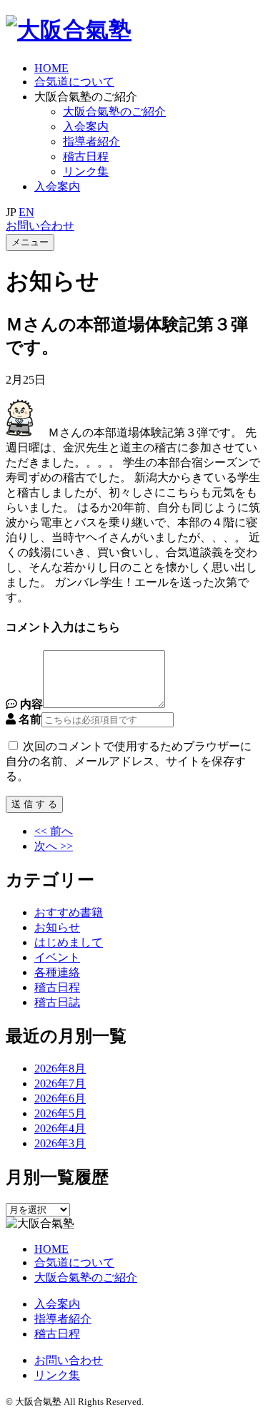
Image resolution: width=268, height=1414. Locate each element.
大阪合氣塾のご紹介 (114, 112)
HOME (51, 68)
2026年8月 (60, 1068)
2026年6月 (60, 1098)
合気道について (74, 82)
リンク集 (57, 1375)
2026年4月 (60, 1128)
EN (26, 212)
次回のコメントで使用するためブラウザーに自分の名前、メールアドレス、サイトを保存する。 (129, 761)
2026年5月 (60, 1113)
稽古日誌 (57, 1002)
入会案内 (86, 127)
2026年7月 (60, 1083)
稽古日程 (86, 156)
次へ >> (53, 846)
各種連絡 (57, 972)
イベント (57, 957)
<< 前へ (53, 831)
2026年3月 (60, 1143)
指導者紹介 (91, 141)
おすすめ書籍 (68, 912)
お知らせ (57, 927)
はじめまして (68, 942)
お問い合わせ (40, 226)
